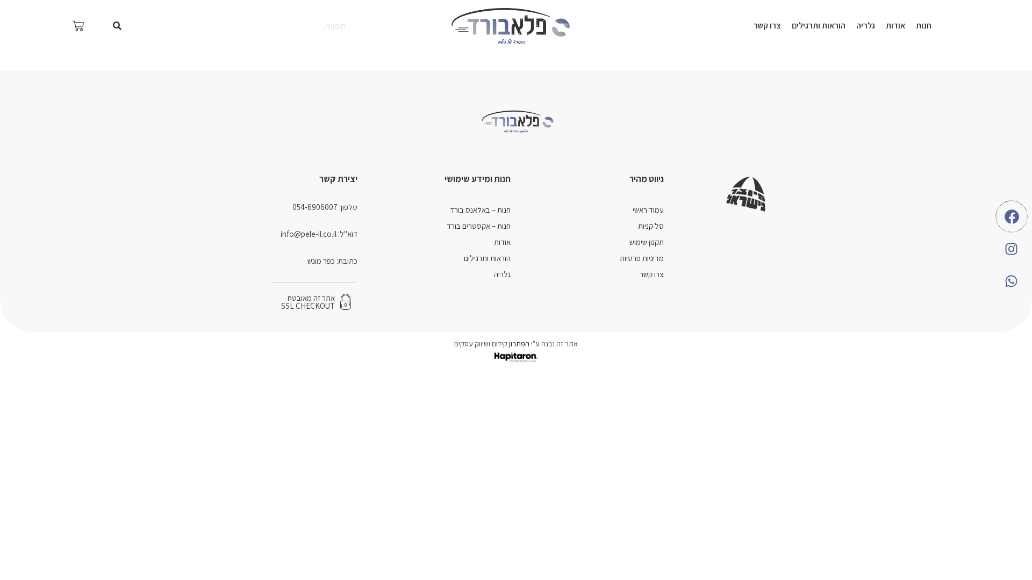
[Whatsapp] (1011, 280)
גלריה (865, 25)
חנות (923, 25)
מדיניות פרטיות (642, 258)
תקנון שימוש (646, 242)
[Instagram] (1011, 248)
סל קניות (651, 226)
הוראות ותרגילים (818, 25)
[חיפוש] (117, 26)
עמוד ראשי (648, 210)
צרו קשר (767, 25)
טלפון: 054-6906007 (324, 207)
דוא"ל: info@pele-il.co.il (319, 234)
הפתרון (518, 344)
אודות (895, 25)
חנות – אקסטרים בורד (479, 226)
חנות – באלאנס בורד (480, 210)
